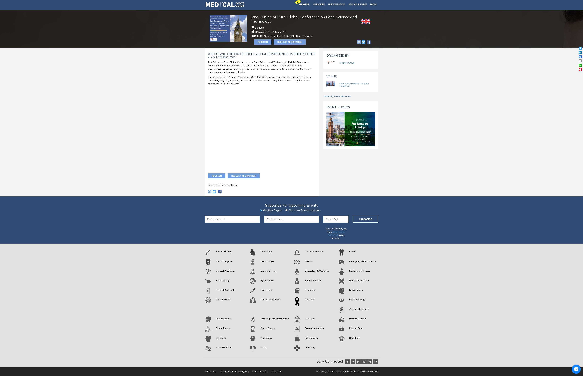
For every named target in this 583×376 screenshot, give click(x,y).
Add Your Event (358, 4)
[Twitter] (364, 41)
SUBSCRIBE (319, 4)
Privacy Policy (259, 371)
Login (373, 4)
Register (263, 42)
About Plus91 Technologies (233, 371)
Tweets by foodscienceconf (337, 96)
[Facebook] (369, 41)
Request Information (289, 42)
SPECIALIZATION (336, 4)
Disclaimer (277, 371)
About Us (209, 371)
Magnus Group (347, 62)
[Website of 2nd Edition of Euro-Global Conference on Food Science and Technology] (359, 41)
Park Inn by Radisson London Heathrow (354, 84)
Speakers (303, 4)
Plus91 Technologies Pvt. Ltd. (343, 371)
